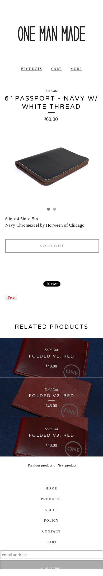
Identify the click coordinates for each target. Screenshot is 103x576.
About (51, 510)
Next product (67, 465)
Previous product (40, 465)
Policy (51, 520)
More (76, 69)
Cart (56, 69)
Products (31, 69)
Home (51, 488)
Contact (51, 531)
